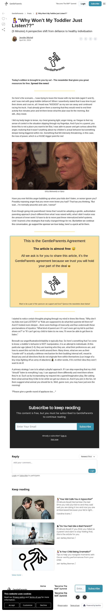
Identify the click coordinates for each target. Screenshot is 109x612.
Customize (27, 605)
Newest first (86, 456)
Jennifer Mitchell (26, 37)
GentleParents (17, 13)
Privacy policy (19, 597)
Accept (12, 605)
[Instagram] (85, 597)
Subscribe (95, 3)
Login (83, 3)
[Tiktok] (78, 597)
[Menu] (104, 3)
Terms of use (35, 597)
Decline (43, 605)
